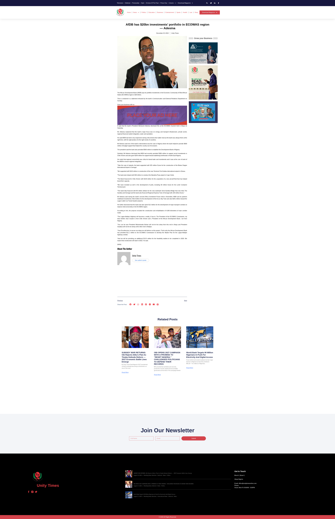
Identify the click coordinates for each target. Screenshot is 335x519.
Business (160, 12)
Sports (178, 12)
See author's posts (140, 260)
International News (162, 496)
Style (142, 3)
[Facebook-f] (28, 492)
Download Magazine (184, 3)
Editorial (127, 3)
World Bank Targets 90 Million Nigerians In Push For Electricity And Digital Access (199, 354)
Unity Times (136, 255)
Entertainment (169, 12)
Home (129, 12)
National (159, 475)
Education (151, 12)
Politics (144, 12)
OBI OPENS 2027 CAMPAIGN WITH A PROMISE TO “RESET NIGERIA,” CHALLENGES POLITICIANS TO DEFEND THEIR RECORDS (167, 358)
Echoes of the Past (152, 3)
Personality (135, 3)
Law (190, 12)
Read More (125, 372)
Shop (196, 12)
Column (171, 3)
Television (120, 3)
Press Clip (163, 3)
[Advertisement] (152, 281)
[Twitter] (36, 492)
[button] (207, 3)
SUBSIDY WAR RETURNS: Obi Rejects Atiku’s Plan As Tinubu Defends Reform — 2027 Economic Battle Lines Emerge (134, 357)
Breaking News (147, 475)
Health (185, 12)
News (135, 12)
